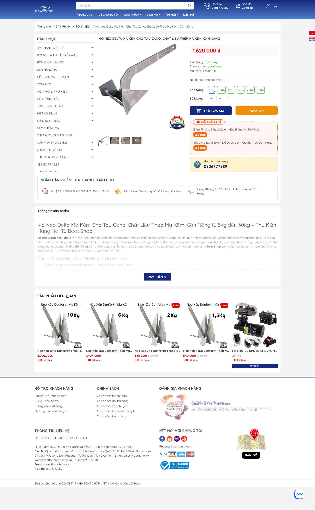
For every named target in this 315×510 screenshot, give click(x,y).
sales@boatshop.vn (57, 464)
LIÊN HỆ (188, 14)
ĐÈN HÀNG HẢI (47, 69)
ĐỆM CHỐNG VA (48, 128)
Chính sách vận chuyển (112, 406)
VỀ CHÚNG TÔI (108, 14)
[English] (312, 38)
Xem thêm (156, 277)
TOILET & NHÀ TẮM (50, 106)
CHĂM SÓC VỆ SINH (50, 150)
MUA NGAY (256, 110)
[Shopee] (169, 439)
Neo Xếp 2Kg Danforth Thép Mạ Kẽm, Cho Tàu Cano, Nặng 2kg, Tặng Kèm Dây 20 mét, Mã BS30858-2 (109, 351)
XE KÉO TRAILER (48, 164)
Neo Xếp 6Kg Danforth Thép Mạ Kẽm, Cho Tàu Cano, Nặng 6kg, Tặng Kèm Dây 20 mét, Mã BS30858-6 (60, 351)
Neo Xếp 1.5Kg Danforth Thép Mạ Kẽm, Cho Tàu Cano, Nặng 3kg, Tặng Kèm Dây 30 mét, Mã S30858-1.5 (157, 351)
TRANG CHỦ (84, 14)
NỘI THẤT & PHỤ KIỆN (52, 91)
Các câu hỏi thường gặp (50, 396)
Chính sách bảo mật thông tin (116, 411)
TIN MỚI (170, 14)
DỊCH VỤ (152, 14)
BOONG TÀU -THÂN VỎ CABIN (57, 55)
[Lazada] (177, 439)
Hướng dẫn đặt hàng (48, 406)
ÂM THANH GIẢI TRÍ (50, 48)
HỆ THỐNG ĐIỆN (48, 99)
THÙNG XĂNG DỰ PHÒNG (54, 135)
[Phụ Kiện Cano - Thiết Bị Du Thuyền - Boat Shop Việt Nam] (44, 10)
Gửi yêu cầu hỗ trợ (46, 401)
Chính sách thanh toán (112, 396)
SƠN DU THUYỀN (48, 120)
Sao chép (200, 134)
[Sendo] (184, 439)
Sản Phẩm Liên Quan (56, 295)
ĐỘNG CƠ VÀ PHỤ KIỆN (53, 77)
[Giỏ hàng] (276, 5)
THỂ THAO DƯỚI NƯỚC (52, 157)
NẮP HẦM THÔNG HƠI (52, 142)
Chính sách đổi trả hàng (113, 401)
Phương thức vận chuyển (50, 411)
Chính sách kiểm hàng (111, 416)
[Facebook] (162, 439)
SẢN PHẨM (131, 14)
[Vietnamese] (312, 32)
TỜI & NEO (85, 26)
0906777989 (215, 166)
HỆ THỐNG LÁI (47, 113)
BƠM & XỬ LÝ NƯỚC (50, 62)
